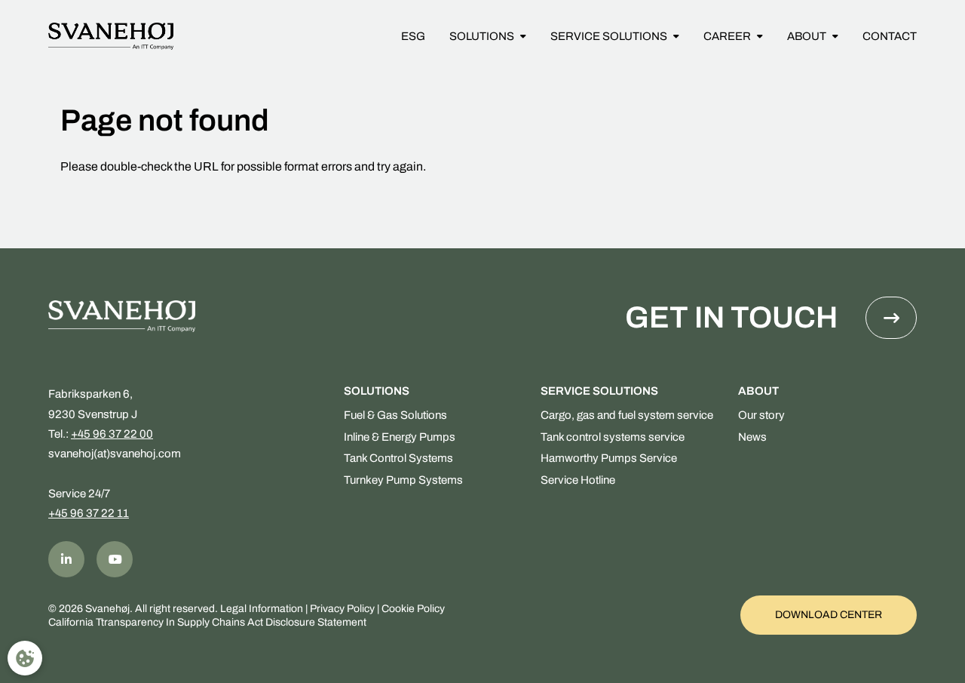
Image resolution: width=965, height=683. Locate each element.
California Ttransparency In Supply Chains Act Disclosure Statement (207, 622)
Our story (761, 415)
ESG (413, 36)
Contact (889, 36)
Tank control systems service (613, 437)
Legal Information (261, 608)
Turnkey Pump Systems (403, 480)
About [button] (806, 36)
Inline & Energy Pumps (399, 437)
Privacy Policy (342, 608)
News (752, 437)
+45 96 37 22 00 (112, 434)
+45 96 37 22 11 (88, 513)
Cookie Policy (413, 608)
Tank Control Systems (398, 458)
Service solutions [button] (608, 36)
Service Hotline (578, 480)
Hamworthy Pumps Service (609, 458)
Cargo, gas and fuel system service (627, 415)
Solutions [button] (481, 36)
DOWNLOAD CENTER (828, 614)
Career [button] (727, 36)
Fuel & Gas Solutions (395, 415)
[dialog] (25, 658)
